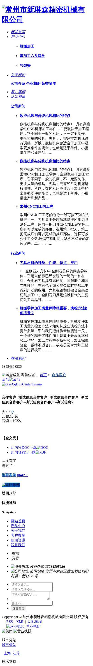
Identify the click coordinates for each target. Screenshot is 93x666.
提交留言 (18, 608)
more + (22, 475)
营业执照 (32, 626)
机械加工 (27, 46)
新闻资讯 (18, 540)
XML (20, 622)
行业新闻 (18, 253)
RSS (9, 622)
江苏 (16, 653)
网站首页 (18, 521)
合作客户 (59, 375)
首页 (43, 375)
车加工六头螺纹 (32, 56)
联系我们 (18, 545)
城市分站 (9, 645)
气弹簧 (25, 65)
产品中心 (18, 526)
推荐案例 (9, 475)
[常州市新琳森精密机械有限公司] (46, 19)
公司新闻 (18, 106)
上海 (7, 653)
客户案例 (18, 535)
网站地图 (35, 622)
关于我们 (18, 531)
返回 (5, 380)
